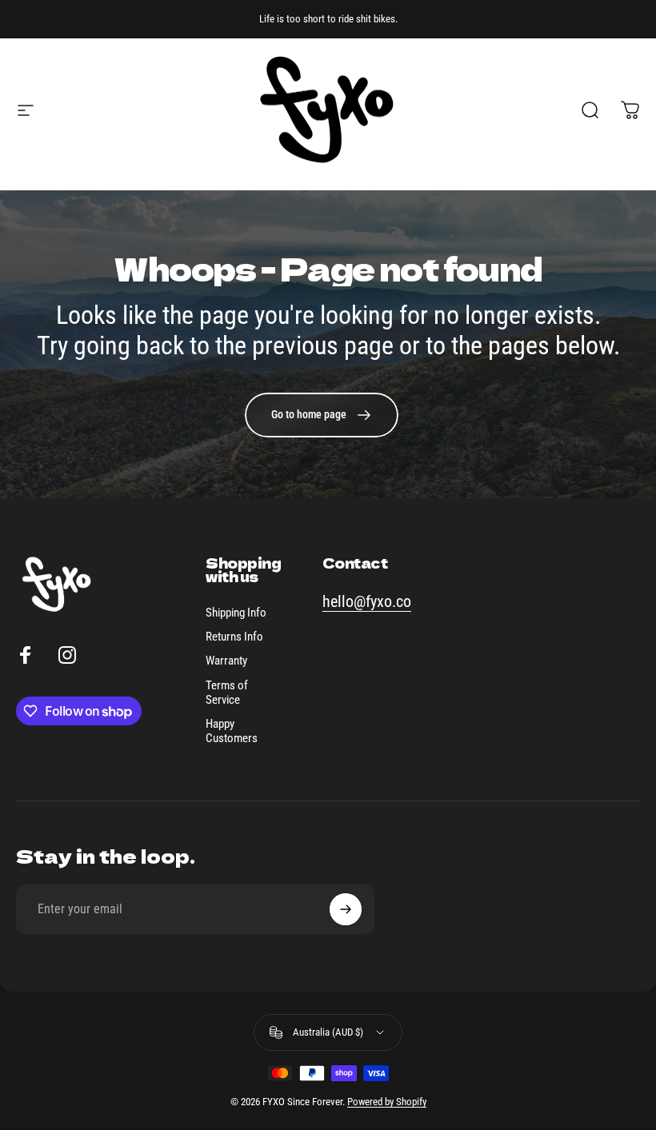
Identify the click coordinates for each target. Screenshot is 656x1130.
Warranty (226, 660)
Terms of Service (227, 692)
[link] (321, 415)
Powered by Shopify (386, 1102)
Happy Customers (232, 731)
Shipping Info (236, 612)
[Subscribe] (346, 909)
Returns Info (234, 636)
